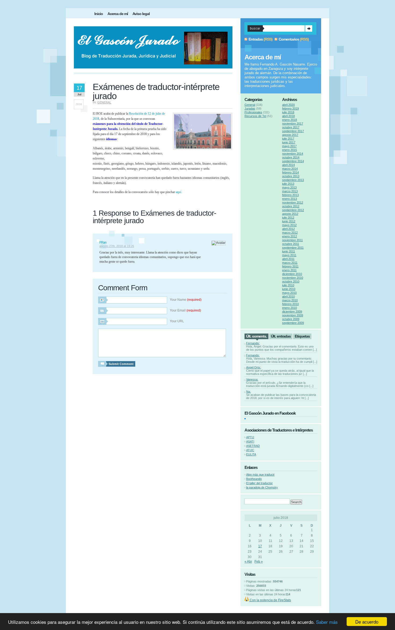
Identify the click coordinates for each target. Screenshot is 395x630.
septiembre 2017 (293, 131)
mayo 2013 (289, 187)
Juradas (250, 108)
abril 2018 (288, 116)
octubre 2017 (290, 127)
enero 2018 (289, 119)
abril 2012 (288, 228)
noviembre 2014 (292, 153)
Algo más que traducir (260, 474)
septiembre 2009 (293, 322)
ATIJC (250, 450)
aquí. (179, 192)
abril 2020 (288, 104)
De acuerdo (366, 621)
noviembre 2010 (292, 277)
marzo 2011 (289, 262)
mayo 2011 (289, 255)
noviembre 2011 (292, 240)
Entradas (256, 39)
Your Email (185, 310)
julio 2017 (288, 138)
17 (260, 546)
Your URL (177, 321)
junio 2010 (288, 289)
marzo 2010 (290, 300)
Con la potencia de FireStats (270, 600)
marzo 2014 (290, 168)
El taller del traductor (259, 483)
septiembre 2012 (293, 210)
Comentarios (289, 39)
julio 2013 (288, 183)
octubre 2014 (290, 157)
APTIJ (250, 437)
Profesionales (253, 112)
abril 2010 (288, 296)
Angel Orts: (253, 367)
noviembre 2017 (292, 123)
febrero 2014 (290, 172)
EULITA (251, 454)
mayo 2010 (289, 292)
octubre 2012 (290, 206)
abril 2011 (288, 258)
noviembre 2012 (292, 202)
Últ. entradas (281, 336)
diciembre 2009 (292, 311)
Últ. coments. (256, 336)
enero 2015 (289, 149)
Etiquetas (302, 336)
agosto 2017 (290, 134)
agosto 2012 (290, 213)
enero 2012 (289, 236)
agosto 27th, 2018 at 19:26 (116, 246)
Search (308, 28)
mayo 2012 (289, 225)
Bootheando (254, 478)
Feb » (258, 561)
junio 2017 (288, 142)
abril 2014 (288, 164)
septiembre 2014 (293, 161)
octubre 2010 (290, 281)
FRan (102, 242)
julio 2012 (288, 217)
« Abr (248, 561)
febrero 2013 (290, 195)
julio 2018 (288, 112)
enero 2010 (289, 307)
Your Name (186, 300)
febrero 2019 (290, 108)
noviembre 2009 (292, 315)
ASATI (250, 441)
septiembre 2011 (293, 247)
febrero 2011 (290, 266)
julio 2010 (288, 285)
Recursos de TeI (255, 116)
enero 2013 (289, 198)
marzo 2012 (290, 232)
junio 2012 (288, 221)
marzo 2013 (290, 191)
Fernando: (253, 343)
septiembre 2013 (293, 180)
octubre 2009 (290, 319)
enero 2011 (289, 270)
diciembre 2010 (292, 274)
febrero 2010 (290, 304)
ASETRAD (253, 445)
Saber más (327, 621)
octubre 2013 (290, 176)
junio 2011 (288, 251)
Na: (248, 391)
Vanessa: (252, 379)
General (104, 102)
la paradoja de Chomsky (262, 487)
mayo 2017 (289, 146)
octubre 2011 (290, 243)
